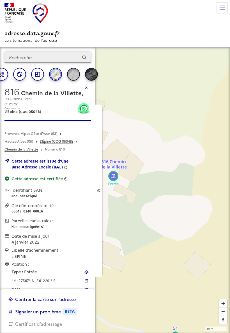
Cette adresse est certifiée (37, 179)
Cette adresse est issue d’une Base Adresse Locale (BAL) (40, 164)
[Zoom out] (223, 311)
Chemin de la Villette (21, 149)
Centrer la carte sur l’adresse (45, 299)
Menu (222, 7)
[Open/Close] (98, 191)
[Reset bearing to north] (223, 320)
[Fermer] (86, 87)
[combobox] (47, 57)
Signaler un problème (45, 311)
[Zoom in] (223, 303)
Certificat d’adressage (38, 324)
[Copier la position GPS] (86, 281)
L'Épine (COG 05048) (56, 141)
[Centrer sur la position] (86, 272)
